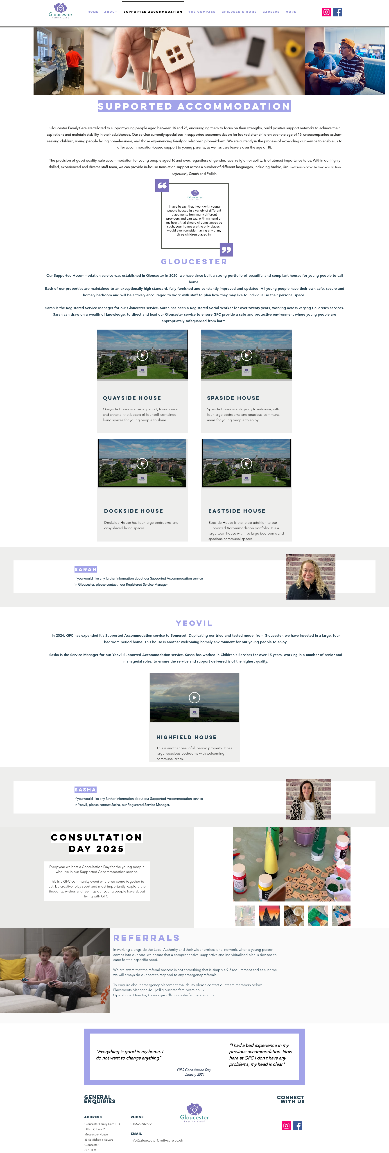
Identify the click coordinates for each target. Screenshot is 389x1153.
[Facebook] (337, 12)
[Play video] (142, 355)
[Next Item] (340, 864)
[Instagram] (326, 12)
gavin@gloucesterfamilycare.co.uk (187, 995)
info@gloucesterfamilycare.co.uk (157, 1140)
